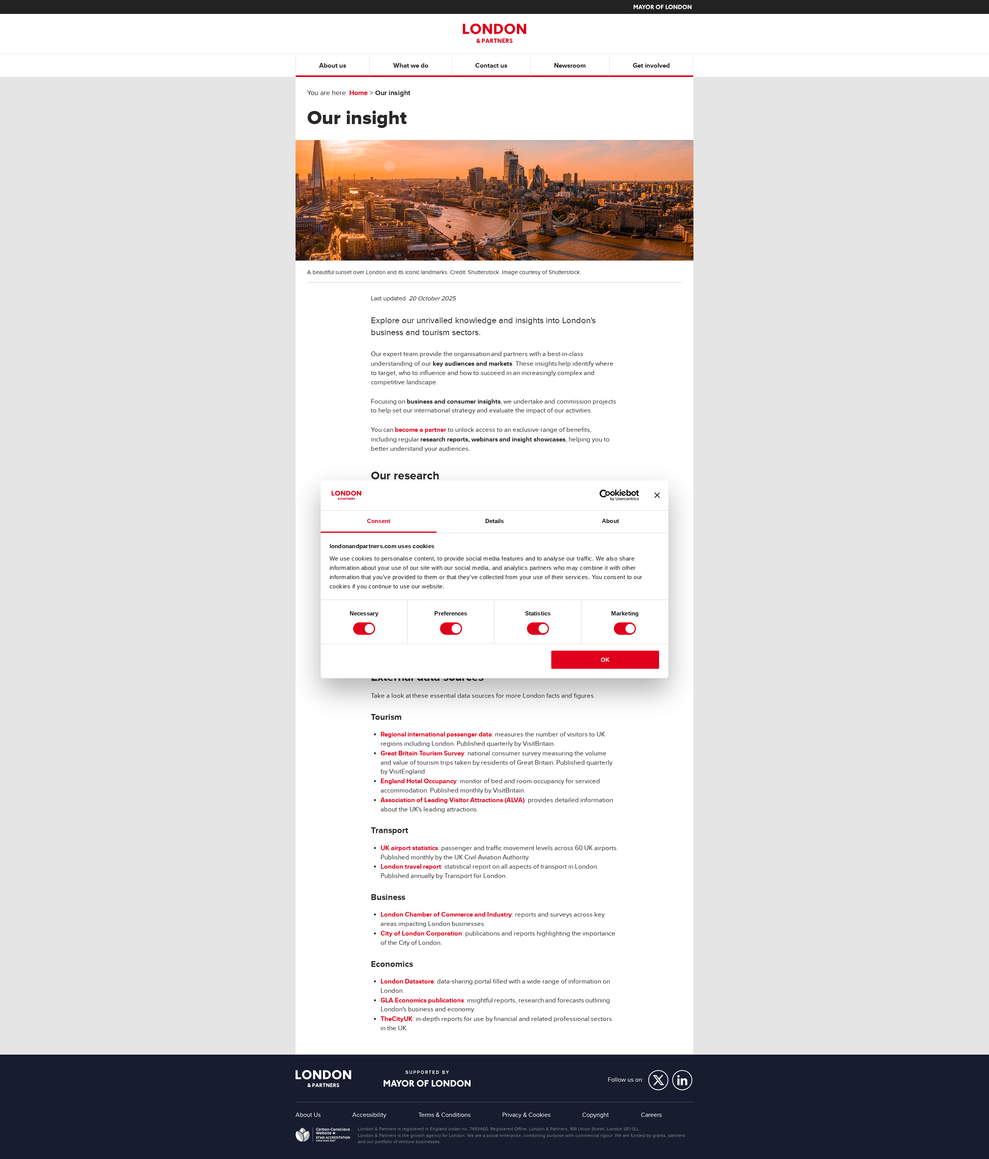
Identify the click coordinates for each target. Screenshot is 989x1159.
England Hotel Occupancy (419, 781)
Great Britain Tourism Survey (422, 753)
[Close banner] (657, 495)
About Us (308, 1115)
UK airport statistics (409, 848)
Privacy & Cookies (526, 1115)
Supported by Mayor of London (427, 1078)
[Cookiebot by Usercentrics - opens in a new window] (605, 495)
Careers (651, 1115)
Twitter (658, 1080)
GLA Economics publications (422, 1000)
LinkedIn (682, 1080)
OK (605, 659)
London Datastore (407, 981)
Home (358, 93)
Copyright (595, 1115)
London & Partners (323, 1078)
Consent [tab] (378, 521)
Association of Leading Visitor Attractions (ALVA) (453, 800)
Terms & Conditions (444, 1115)
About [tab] (610, 521)
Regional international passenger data (436, 734)
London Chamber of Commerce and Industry (446, 914)
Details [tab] (494, 521)
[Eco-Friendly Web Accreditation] (323, 1136)
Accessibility (369, 1115)
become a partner (420, 430)
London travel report (411, 866)
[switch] (451, 628)
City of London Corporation (421, 933)
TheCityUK (397, 1019)
